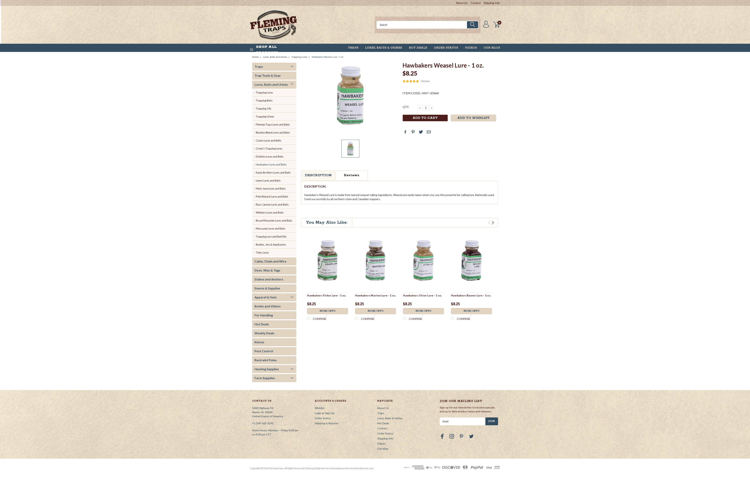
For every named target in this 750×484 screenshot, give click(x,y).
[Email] (429, 132)
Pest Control (263, 351)
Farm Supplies (264, 378)
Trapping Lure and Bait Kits (271, 236)
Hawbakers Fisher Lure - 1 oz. (326, 295)
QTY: (406, 107)
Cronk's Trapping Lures (269, 148)
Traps (353, 48)
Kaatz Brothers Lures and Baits (273, 172)
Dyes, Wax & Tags (267, 270)
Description (318, 175)
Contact (476, 2)
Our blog (492, 48)
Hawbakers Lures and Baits (271, 164)
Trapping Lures (299, 57)
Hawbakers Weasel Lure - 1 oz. (328, 57)
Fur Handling (263, 315)
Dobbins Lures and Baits (269, 156)
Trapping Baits (264, 100)
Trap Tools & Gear (267, 75)
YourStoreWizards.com (361, 468)
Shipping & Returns (326, 423)
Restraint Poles (265, 360)
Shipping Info (492, 2)
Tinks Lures (262, 252)
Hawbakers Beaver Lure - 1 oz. (471, 295)
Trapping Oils (263, 108)
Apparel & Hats (265, 297)
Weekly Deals (264, 333)
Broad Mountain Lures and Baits (274, 220)
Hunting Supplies (266, 369)
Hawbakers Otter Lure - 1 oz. (422, 295)
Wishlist (320, 408)
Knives (259, 342)
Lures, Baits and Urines (275, 57)
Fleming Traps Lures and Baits (273, 124)
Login (318, 413)
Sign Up (329, 413)
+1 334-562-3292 (263, 423)
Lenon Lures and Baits (268, 180)
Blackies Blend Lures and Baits (273, 132)
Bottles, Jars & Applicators (271, 244)
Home (255, 57)
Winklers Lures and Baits (270, 212)
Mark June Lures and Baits (271, 188)
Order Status (446, 48)
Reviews (351, 175)
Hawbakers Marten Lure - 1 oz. (375, 295)
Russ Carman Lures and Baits (272, 204)
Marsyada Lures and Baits (270, 228)
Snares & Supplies (267, 288)
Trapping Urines (265, 116)
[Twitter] (421, 132)
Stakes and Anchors (268, 279)
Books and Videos (267, 306)
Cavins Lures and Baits (268, 140)
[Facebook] (405, 132)
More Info (328, 311)
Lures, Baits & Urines (383, 48)
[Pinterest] (413, 132)
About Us (462, 2)
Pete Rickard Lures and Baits (272, 196)
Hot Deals (418, 48)
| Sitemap (309, 468)
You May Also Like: (326, 222)
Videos (471, 48)
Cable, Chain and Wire (270, 261)
